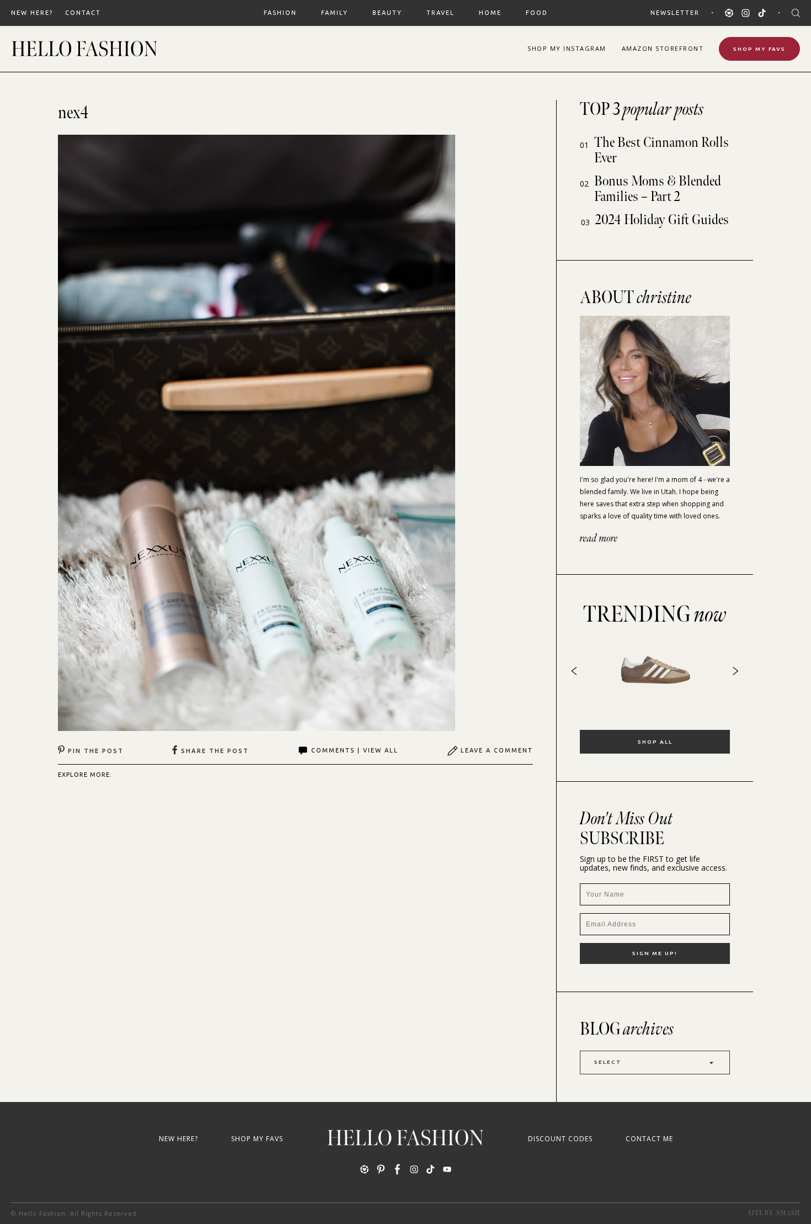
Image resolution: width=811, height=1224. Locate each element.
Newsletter (675, 12)
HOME (490, 12)
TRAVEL (440, 12)
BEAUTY (387, 12)
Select (608, 1062)
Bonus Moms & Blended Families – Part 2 (657, 189)
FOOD (537, 12)
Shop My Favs (759, 49)
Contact (83, 12)
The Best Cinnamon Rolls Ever (661, 150)
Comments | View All (354, 750)
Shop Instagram (566, 48)
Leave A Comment (497, 750)
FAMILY (334, 12)
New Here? (32, 12)
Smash (788, 1213)
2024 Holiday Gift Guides (662, 220)
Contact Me (649, 1138)
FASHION (280, 12)
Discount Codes (560, 1138)
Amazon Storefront (663, 48)
